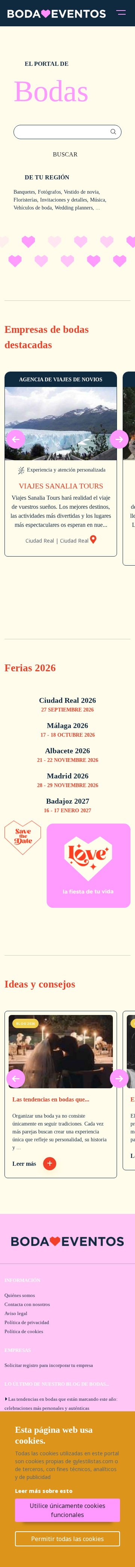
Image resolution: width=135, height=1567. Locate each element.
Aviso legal (15, 1313)
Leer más (25, 1163)
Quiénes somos (19, 1295)
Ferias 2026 (30, 668)
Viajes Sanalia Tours (61, 486)
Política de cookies (23, 1331)
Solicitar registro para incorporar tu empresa (48, 1365)
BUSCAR (65, 154)
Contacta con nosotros (27, 1304)
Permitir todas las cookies (67, 1539)
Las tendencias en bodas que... (50, 1099)
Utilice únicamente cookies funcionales (67, 1510)
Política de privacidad (26, 1322)
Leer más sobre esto (43, 1490)
